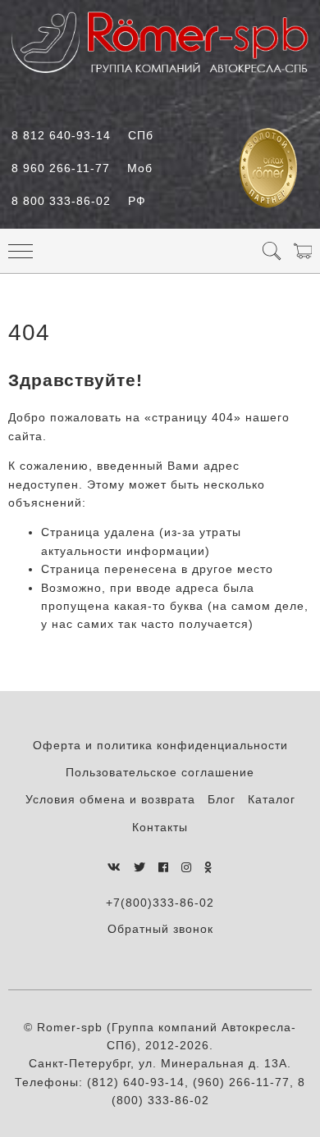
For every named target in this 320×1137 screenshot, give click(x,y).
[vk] (114, 867)
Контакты (160, 827)
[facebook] (163, 867)
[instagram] (186, 867)
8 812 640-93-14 (82, 135)
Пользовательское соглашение (160, 772)
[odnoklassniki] (208, 867)
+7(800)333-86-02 (160, 902)
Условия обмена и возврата (110, 799)
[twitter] (140, 867)
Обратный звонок (160, 928)
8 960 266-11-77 (82, 168)
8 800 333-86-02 (78, 200)
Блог (221, 799)
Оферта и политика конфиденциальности (160, 745)
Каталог (271, 799)
